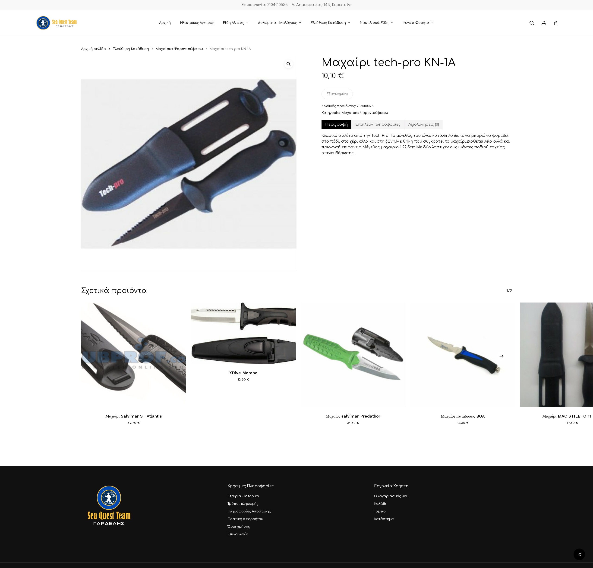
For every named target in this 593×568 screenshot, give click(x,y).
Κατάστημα (384, 519)
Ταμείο (380, 511)
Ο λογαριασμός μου (391, 496)
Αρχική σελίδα (93, 49)
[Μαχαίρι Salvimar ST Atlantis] (133, 355)
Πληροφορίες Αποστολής (249, 511)
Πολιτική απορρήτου (245, 519)
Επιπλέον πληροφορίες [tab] (378, 124)
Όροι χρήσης (238, 526)
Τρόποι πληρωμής (242, 504)
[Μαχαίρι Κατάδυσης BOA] (462, 355)
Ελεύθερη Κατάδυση (131, 49)
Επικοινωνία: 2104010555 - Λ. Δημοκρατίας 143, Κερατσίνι (296, 5)
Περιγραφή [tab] (336, 124)
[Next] (501, 356)
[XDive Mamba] (243, 333)
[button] (288, 64)
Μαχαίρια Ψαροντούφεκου (179, 49)
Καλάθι (380, 504)
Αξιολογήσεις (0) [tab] (423, 124)
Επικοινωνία (238, 534)
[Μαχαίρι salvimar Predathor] (353, 355)
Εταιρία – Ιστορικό (243, 496)
